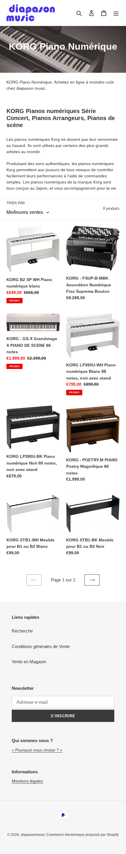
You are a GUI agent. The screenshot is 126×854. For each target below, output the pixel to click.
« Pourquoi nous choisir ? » (37, 750)
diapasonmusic (33, 835)
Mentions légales (27, 781)
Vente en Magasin (29, 661)
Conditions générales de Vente (41, 646)
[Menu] (116, 13)
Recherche (22, 630)
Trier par (15, 203)
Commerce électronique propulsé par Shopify (82, 835)
